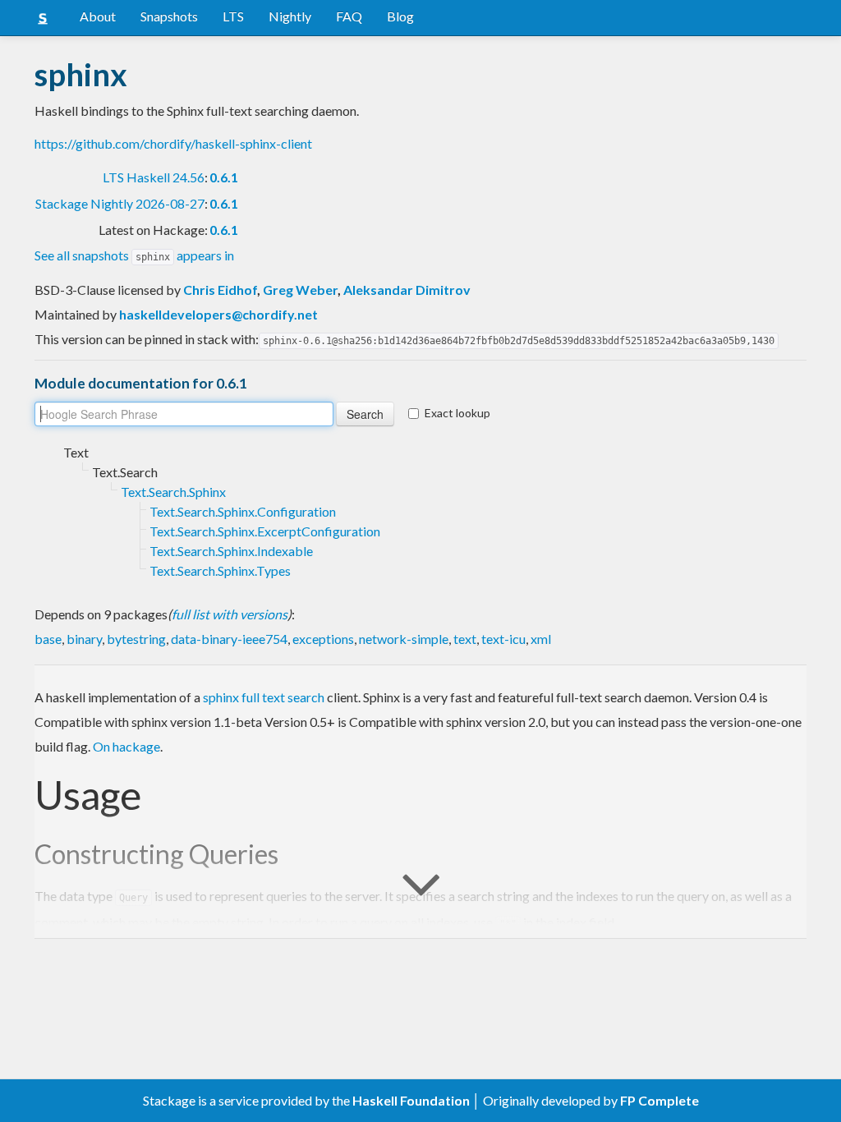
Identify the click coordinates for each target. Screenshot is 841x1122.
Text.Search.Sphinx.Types (220, 570)
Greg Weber (300, 289)
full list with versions (229, 614)
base (48, 638)
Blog (400, 16)
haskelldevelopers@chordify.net (218, 314)
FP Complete (659, 1100)
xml (541, 638)
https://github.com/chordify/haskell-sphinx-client (173, 143)
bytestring (136, 638)
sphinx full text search (263, 697)
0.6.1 (223, 177)
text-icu (503, 638)
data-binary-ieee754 (229, 638)
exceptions (323, 638)
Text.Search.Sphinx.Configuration (242, 511)
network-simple (403, 638)
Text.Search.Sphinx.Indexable (231, 551)
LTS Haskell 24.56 (154, 177)
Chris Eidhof (220, 289)
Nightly (290, 16)
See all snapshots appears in (134, 255)
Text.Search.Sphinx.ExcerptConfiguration (264, 531)
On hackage (126, 746)
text (464, 638)
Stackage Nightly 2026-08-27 (120, 203)
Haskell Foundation (411, 1100)
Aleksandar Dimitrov (407, 289)
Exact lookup (457, 413)
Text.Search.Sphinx (173, 491)
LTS (233, 16)
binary (84, 638)
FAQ (349, 16)
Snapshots (169, 16)
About (98, 16)
